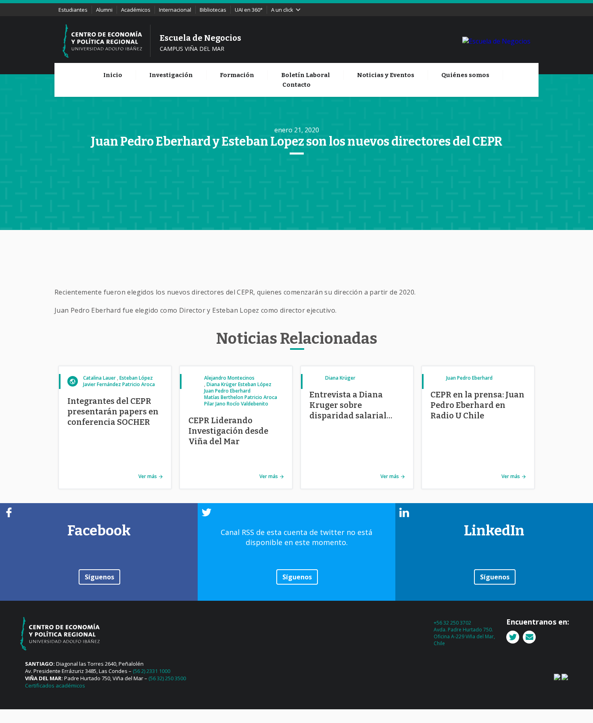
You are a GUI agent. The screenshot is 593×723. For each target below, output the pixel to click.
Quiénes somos (465, 75)
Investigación (171, 75)
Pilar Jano (215, 403)
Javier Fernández (102, 384)
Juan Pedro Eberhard (227, 390)
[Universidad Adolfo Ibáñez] (496, 40)
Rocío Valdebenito (247, 403)
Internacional (175, 9)
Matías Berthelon (223, 397)
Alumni (104, 9)
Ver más (147, 476)
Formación (237, 75)
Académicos (135, 9)
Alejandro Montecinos (229, 377)
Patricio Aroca (138, 384)
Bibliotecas (213, 9)
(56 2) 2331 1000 (151, 671)
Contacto (296, 84)
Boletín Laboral (305, 75)
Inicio (112, 75)
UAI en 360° (249, 9)
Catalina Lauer (99, 377)
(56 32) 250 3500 (167, 678)
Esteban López (136, 377)
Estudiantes (73, 9)
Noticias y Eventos (385, 75)
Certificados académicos (55, 685)
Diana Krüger (222, 384)
